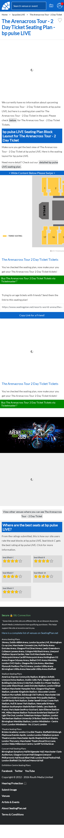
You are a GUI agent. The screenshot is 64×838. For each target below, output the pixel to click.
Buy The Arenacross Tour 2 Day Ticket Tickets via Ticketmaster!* (28, 280)
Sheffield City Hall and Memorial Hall (26, 760)
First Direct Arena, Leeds (36, 648)
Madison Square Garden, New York (18, 654)
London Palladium (42, 735)
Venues (6, 795)
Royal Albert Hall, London (31, 757)
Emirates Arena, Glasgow (13, 648)
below (12, 120)
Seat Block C (8, 558)
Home (4, 14)
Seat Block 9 (8, 588)
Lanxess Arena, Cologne (22, 651)
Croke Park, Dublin (32, 682)
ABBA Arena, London (26, 642)
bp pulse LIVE (18, 14)
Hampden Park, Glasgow (32, 688)
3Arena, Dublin (9, 642)
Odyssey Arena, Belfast (25, 660)
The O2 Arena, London (30, 666)
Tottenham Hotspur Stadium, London (41, 715)
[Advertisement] (32, 70)
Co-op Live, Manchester (13, 645)
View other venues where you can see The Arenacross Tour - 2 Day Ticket (32, 514)
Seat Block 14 (40, 573)
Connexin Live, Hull (33, 645)
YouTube (30, 770)
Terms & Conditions (13, 814)
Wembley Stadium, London (26, 721)
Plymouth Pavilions (11, 666)
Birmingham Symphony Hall (15, 751)
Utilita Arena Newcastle (24, 669)
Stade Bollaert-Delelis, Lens (35, 706)
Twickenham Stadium (12, 718)
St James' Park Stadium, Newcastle (30, 703)
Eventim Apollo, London (23, 735)
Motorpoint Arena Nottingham (40, 657)
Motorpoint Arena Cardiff (14, 657)
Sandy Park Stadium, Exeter (21, 700)
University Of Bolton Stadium (35, 718)
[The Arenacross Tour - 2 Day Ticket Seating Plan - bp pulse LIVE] (60, 21)
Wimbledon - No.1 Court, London (31, 724)
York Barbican (47, 743)
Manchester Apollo (26, 738)
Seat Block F (8, 573)
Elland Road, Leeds (20, 685)
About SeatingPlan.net (14, 808)
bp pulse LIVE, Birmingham (49, 642)
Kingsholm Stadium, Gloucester (33, 691)
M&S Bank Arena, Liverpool (46, 651)
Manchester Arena (43, 654)
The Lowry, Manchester (20, 741)
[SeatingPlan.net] (6, 5)
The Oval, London (15, 715)
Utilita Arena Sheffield (46, 669)
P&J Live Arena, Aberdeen (42, 663)
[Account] (59, 5)
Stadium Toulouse (28, 712)
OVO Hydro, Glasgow (19, 663)
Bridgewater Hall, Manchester (42, 751)
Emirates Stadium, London (42, 685)
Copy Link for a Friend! (32, 315)
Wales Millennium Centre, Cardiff (24, 743)
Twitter (19, 770)
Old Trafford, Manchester (44, 694)
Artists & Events (10, 802)
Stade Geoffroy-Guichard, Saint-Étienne (32, 709)
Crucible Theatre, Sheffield (38, 732)
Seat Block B (39, 558)
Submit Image (9, 789)
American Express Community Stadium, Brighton (24, 676)
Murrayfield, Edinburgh (21, 694)
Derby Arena (48, 645)
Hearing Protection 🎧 (14, 783)
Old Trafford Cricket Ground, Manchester (31, 696)
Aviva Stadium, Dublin (21, 679)
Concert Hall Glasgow (32, 754)
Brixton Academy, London (14, 732)
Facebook (7, 770)
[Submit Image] (51, 5)
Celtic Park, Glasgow (41, 679)
